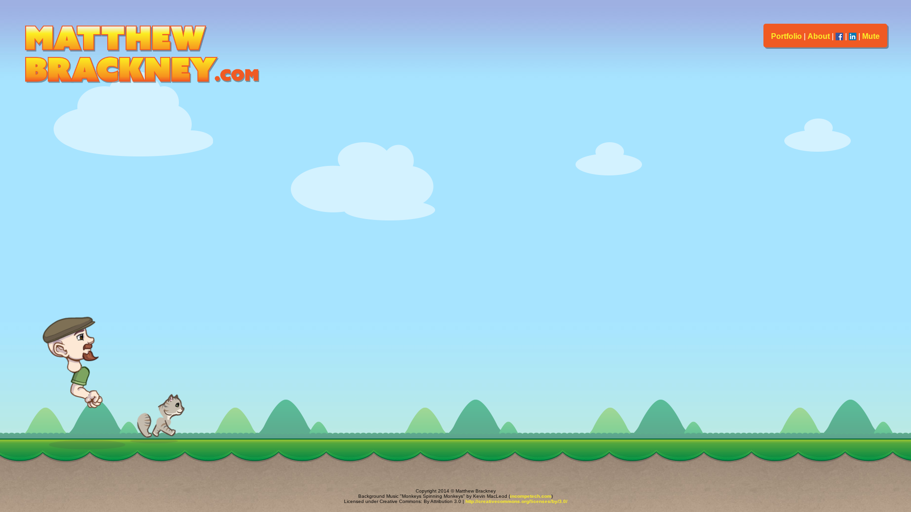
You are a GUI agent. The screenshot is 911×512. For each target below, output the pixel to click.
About (819, 36)
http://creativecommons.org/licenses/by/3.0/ (516, 501)
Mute (871, 36)
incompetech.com (530, 496)
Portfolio (786, 36)
